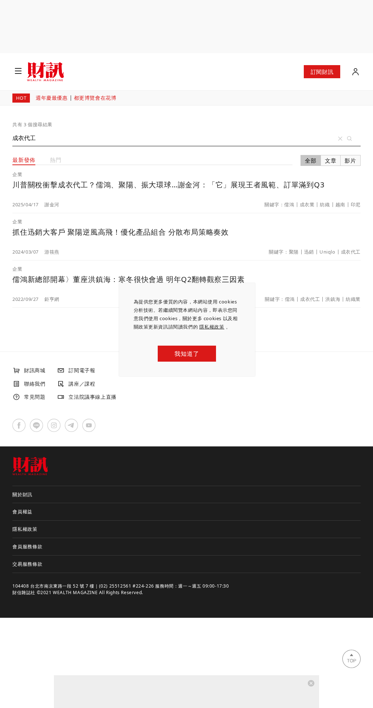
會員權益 (22, 511)
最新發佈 (23, 159)
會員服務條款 (27, 546)
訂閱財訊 (322, 71)
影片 (350, 160)
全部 (311, 160)
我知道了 (186, 354)
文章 (331, 160)
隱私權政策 (211, 326)
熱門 (56, 159)
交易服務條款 (27, 564)
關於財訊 (22, 494)
